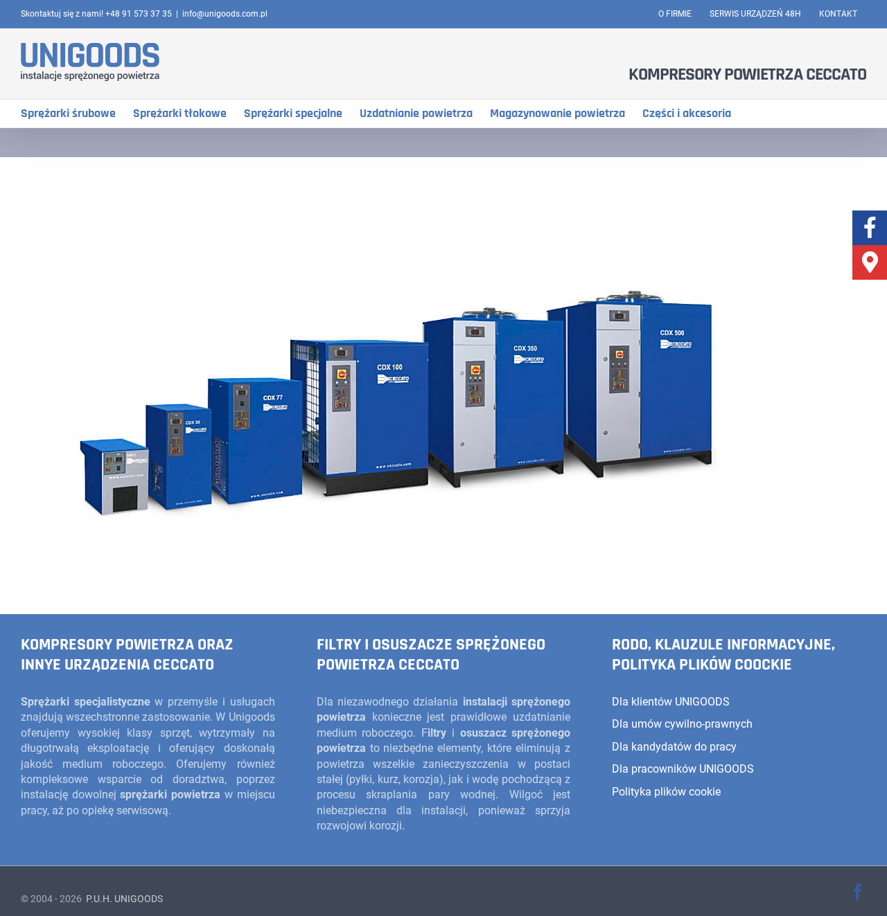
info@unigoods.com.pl (224, 14)
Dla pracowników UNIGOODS (683, 768)
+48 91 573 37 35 (138, 14)
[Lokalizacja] (869, 262)
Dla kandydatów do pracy (674, 746)
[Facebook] (869, 227)
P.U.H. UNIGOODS (123, 898)
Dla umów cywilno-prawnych (682, 723)
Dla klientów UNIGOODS (671, 701)
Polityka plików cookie (666, 791)
